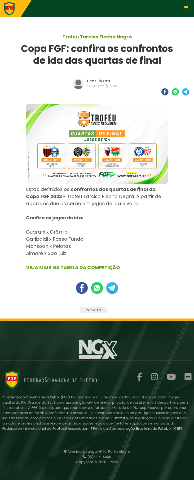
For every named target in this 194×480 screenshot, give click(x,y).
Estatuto (120, 417)
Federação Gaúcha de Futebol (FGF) (38, 397)
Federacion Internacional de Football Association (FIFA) (51, 428)
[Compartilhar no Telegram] (185, 91)
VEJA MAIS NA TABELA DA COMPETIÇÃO (73, 267)
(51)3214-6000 (98, 457)
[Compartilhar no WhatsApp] (175, 91)
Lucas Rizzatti (98, 81)
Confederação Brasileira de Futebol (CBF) (145, 428)
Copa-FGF (94, 310)
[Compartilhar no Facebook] (164, 91)
